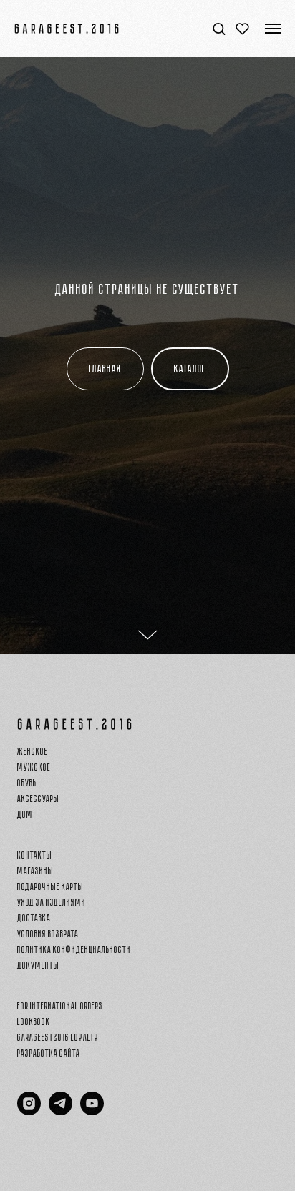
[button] (219, 28)
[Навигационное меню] (273, 29)
